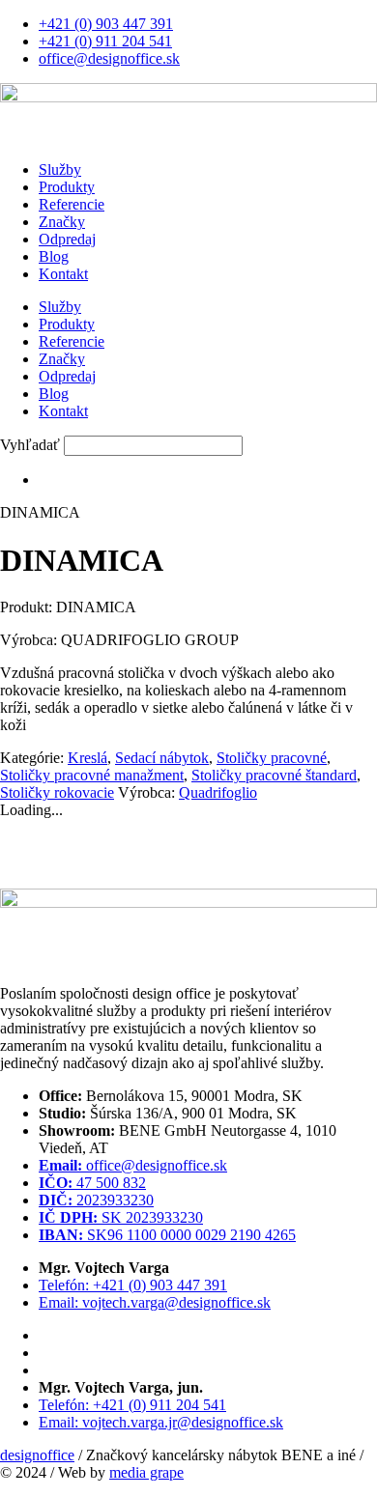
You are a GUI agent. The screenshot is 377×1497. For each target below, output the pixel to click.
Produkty (67, 187)
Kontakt (63, 274)
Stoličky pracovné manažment (92, 775)
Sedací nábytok (162, 757)
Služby (60, 169)
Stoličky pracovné (272, 757)
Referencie (71, 204)
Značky (62, 221)
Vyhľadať (30, 445)
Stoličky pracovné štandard (274, 775)
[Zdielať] (270, 21)
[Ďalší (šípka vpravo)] (343, 748)
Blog (54, 256)
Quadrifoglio (218, 792)
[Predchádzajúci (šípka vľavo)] (34, 748)
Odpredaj (67, 239)
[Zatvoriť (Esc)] (313, 21)
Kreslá (87, 757)
